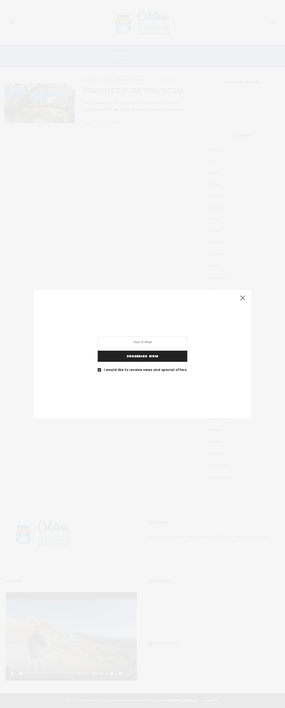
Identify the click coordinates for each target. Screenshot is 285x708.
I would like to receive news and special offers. (145, 370)
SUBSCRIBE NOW (142, 356)
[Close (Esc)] (242, 298)
